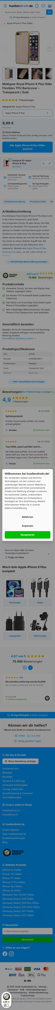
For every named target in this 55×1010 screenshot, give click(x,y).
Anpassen (27, 525)
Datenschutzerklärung (16, 508)
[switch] (6, 1005)
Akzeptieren (28, 534)
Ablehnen (27, 517)
